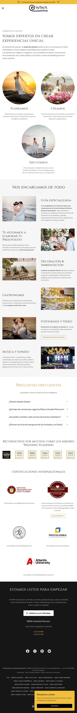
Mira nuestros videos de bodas (53, 337)
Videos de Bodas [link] (17, 677)
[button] (6, 8)
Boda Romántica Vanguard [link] (55, 688)
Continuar (54, 706)
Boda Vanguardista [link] (46, 677)
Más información (58, 516)
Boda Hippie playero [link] (22, 684)
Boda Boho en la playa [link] (39, 684)
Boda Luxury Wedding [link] (62, 677)
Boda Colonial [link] (39, 681)
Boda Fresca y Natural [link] (54, 681)
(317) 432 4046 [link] (38, 632)
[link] (38, 8)
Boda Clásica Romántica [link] (23, 681)
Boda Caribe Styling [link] (18, 694)
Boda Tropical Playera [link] (19, 691)
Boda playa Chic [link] (31, 677)
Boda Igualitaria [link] (56, 684)
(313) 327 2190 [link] (38, 634)
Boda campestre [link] (37, 688)
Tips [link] (8, 677)
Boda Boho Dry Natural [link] (21, 688)
